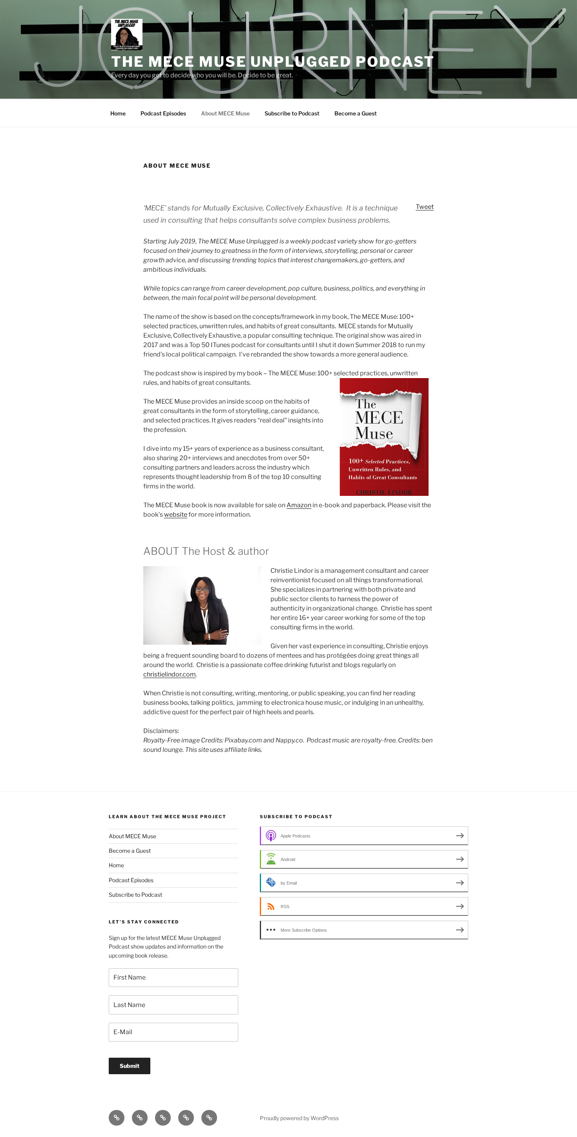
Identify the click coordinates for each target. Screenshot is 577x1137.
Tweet (425, 206)
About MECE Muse (225, 113)
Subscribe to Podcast (292, 113)
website (175, 514)
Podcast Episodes (163, 113)
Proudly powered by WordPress (299, 1118)
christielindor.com (169, 674)
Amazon (299, 505)
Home (118, 113)
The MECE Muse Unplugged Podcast (273, 61)
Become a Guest (355, 113)
